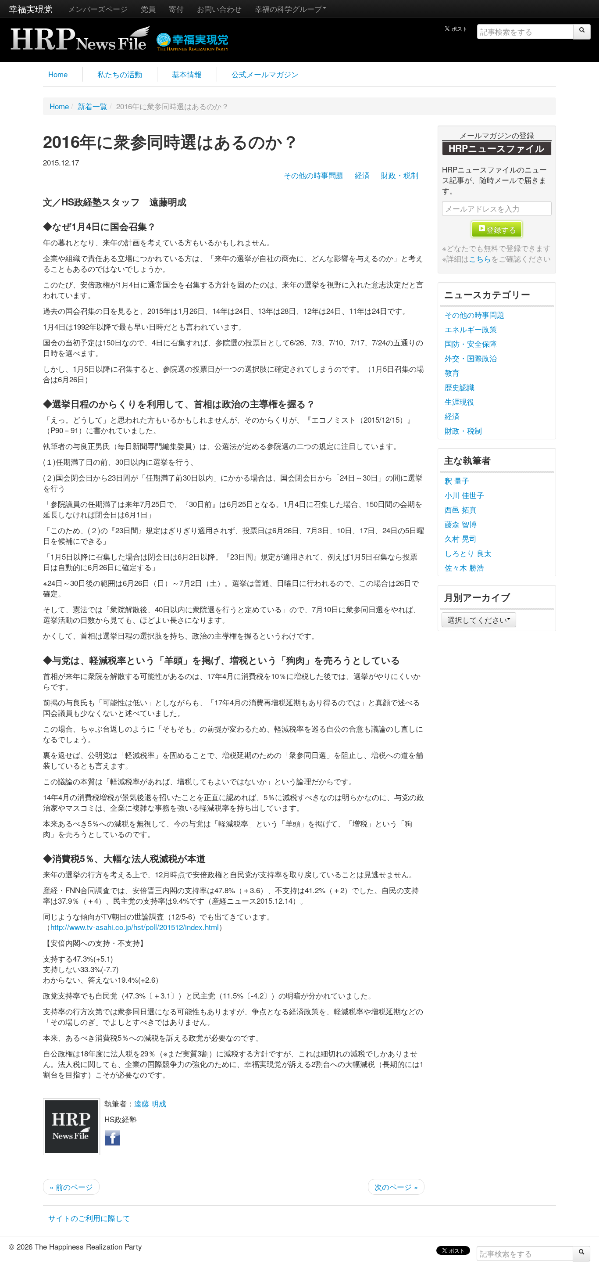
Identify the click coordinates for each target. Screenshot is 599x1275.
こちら (480, 258)
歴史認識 (459, 386)
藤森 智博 (461, 523)
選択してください (477, 619)
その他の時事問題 (313, 174)
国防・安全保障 (471, 343)
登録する (501, 229)
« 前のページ (71, 1186)
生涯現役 (459, 401)
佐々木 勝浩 (464, 567)
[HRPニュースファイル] (80, 35)
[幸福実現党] (193, 40)
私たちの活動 (119, 73)
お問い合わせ (219, 8)
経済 (362, 174)
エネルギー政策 (471, 328)
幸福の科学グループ (288, 8)
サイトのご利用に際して (89, 1217)
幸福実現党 (31, 8)
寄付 (176, 8)
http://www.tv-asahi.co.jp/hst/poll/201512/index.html (134, 926)
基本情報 (187, 73)
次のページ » (396, 1186)
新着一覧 (92, 106)
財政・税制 (399, 174)
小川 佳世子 (464, 494)
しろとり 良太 (468, 552)
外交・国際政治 (471, 357)
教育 (452, 372)
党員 (148, 8)
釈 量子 (457, 480)
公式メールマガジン (265, 73)
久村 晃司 (461, 538)
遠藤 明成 (150, 1103)
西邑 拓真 (461, 509)
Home (58, 73)
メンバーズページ (98, 8)
